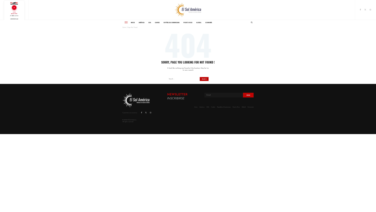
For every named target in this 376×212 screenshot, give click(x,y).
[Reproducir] (14, 7)
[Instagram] (370, 10)
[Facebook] (360, 10)
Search (204, 79)
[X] (365, 10)
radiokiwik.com (14, 18)
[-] (188, 10)
